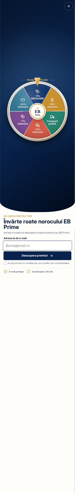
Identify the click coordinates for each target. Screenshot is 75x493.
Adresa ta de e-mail (15, 238)
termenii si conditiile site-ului (28, 263)
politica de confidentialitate (56, 263)
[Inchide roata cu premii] (69, 6)
